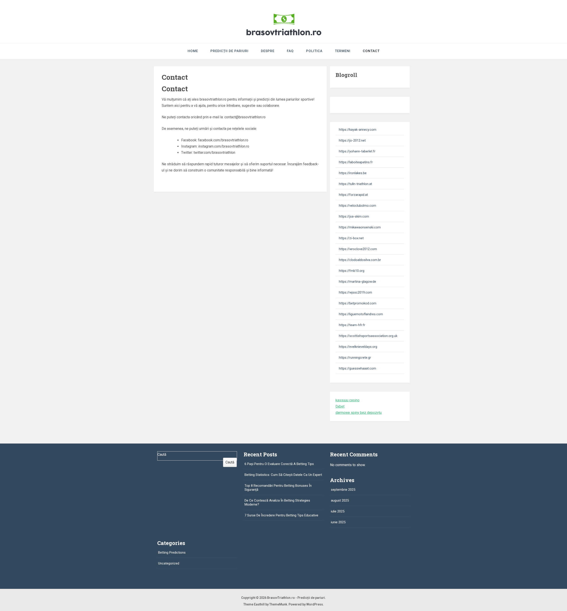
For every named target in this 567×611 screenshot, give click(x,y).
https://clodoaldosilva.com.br (360, 260)
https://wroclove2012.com (358, 249)
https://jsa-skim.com (354, 216)
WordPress (314, 604)
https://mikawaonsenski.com (360, 227)
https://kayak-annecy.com (357, 130)
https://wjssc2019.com (355, 292)
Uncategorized (168, 563)
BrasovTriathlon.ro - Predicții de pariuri (296, 597)
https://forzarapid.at (353, 195)
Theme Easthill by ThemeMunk (265, 604)
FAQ (290, 51)
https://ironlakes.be (353, 173)
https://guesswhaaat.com (357, 368)
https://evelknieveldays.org (358, 347)
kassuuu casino (347, 400)
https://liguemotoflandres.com (361, 314)
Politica (314, 51)
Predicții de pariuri (229, 51)
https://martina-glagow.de (357, 282)
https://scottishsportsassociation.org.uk (368, 336)
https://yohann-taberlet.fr (357, 151)
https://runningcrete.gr (355, 358)
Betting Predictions (172, 553)
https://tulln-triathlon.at (355, 184)
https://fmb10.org (351, 271)
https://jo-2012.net (352, 140)
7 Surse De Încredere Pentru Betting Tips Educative (281, 515)
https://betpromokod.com (357, 303)
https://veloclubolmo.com (357, 206)
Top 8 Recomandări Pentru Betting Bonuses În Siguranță (278, 488)
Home (193, 51)
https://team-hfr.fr (352, 325)
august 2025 (340, 500)
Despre (267, 51)
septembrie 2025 (343, 490)
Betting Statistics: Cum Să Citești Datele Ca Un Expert (283, 475)
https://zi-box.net (351, 238)
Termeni (342, 51)
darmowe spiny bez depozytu (359, 413)
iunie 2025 (338, 522)
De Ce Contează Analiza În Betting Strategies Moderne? (277, 502)
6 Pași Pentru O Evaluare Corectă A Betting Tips (279, 464)
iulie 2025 (337, 511)
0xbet (340, 406)
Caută (161, 454)
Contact (371, 51)
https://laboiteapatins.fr (356, 162)
